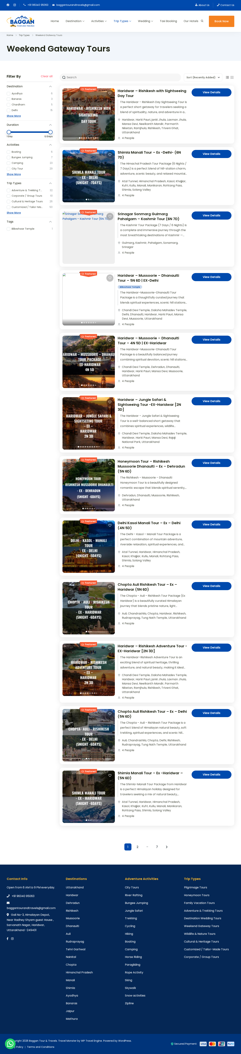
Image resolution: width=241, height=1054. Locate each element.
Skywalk (130, 988)
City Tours (132, 887)
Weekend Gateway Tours (201, 926)
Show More (14, 116)
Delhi (125, 314)
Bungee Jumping (136, 903)
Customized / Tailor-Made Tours (206, 949)
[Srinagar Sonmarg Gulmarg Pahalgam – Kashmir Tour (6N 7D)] (88, 237)
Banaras (71, 1003)
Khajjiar (181, 181)
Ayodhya (72, 996)
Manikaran (154, 185)
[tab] (79, 138)
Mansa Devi (130, 124)
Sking (128, 980)
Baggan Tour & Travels (43, 1041)
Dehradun (158, 367)
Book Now (222, 21)
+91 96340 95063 (38, 5)
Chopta (152, 613)
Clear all (47, 76)
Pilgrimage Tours (195, 887)
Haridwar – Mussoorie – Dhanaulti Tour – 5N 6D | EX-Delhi (148, 278)
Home (55, 21)
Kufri (125, 185)
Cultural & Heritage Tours (201, 942)
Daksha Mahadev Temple (168, 310)
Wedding (144, 21)
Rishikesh (154, 128)
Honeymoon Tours (196, 895)
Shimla (126, 190)
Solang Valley (141, 190)
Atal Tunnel (130, 181)
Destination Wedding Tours (202, 918)
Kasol (170, 181)
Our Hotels (191, 21)
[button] (10, 1043)
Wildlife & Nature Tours (199, 934)
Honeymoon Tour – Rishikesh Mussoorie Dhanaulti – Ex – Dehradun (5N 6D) (151, 466)
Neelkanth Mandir (151, 124)
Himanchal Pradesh (152, 181)
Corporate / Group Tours (201, 957)
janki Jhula (159, 120)
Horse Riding (133, 957)
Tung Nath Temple (154, 618)
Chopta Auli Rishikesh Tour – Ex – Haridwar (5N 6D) (147, 587)
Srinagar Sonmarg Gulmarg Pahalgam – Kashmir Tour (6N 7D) (148, 216)
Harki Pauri (143, 120)
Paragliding (132, 965)
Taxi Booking (168, 21)
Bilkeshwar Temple (130, 287)
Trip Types (121, 21)
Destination (74, 21)
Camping (131, 949)
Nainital (71, 957)
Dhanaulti (136, 314)
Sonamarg (170, 243)
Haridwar (128, 120)
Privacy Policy (15, 1047)
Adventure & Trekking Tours (203, 911)
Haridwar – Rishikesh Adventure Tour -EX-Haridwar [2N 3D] (152, 648)
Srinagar (128, 247)
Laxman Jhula (176, 120)
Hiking (129, 934)
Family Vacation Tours (199, 903)
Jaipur (70, 1011)
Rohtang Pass (172, 185)
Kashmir (141, 243)
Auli (124, 613)
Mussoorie (136, 319)
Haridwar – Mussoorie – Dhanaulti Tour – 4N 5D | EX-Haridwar (148, 341)
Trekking (131, 918)
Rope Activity (134, 972)
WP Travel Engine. (92, 1041)
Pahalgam (155, 243)
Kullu (132, 185)
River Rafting (133, 895)
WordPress (124, 1041)
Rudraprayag (131, 618)
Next (166, 846)
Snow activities (135, 996)
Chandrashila (137, 613)
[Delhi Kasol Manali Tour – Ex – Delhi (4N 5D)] (88, 546)
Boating (130, 942)
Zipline (129, 1003)
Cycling (130, 926)
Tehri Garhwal (75, 949)
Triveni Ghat (169, 128)
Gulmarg (128, 243)
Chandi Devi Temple (136, 310)
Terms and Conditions (40, 1047)
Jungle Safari (134, 911)
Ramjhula (140, 128)
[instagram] (14, 5)
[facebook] (8, 5)
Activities (97, 21)
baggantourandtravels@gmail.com (78, 5)
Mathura (72, 1019)
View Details (211, 92)
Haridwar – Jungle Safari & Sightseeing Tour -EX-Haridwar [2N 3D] (149, 404)
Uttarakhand (131, 132)
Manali (141, 185)
